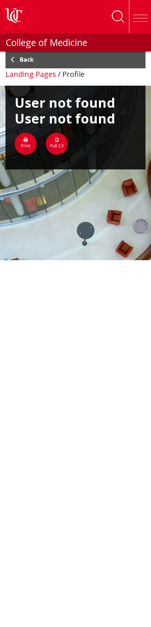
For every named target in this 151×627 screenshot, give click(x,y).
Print (25, 146)
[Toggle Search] (118, 16)
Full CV (57, 146)
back (27, 59)
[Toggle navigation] (140, 16)
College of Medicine (46, 42)
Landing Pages (30, 74)
